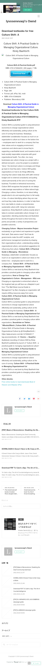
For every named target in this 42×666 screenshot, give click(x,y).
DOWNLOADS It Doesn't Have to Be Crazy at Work (21, 449)
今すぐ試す (27, 10)
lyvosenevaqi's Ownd (21, 21)
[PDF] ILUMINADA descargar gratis (24, 610)
